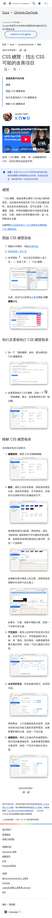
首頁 (4, 44)
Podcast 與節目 (9, 865)
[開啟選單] (5, 3)
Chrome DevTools (26, 12)
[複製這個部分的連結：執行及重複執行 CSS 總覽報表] (5, 344)
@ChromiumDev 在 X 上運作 (15, 878)
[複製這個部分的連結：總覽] (12, 190)
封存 (4, 861)
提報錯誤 (6, 834)
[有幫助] (20, 50)
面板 (39, 44)
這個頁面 (33, 246)
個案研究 (6, 856)
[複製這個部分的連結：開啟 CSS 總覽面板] (34, 238)
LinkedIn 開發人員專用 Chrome (16, 887)
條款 (4, 904)
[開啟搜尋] (34, 3)
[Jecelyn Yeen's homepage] (28, 119)
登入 (46, 3)
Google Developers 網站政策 (20, 810)
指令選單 (33, 297)
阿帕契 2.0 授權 (35, 807)
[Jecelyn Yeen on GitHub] (20, 119)
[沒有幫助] (25, 50)
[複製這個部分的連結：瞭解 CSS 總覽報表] (34, 439)
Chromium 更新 (9, 851)
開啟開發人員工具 (17, 251)
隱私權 (12, 904)
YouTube (6, 883)
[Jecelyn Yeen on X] (16, 119)
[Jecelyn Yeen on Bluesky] (24, 119)
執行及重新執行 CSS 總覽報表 (24, 225)
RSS (4, 892)
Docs (5, 12)
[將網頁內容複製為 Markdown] (15, 69)
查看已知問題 (8, 839)
